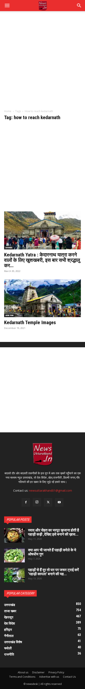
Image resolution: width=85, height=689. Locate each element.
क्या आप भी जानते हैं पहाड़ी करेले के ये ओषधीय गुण (52, 552)
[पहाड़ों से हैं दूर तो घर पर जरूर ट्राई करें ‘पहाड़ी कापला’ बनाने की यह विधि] (14, 575)
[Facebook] (26, 502)
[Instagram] (37, 502)
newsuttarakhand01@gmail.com (50, 490)
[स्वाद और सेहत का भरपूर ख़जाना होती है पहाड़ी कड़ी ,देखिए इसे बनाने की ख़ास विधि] (14, 535)
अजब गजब (9, 315)
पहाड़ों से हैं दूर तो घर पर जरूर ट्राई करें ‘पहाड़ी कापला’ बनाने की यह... (53, 572)
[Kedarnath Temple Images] (42, 298)
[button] (79, 5)
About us (23, 672)
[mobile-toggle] (7, 5)
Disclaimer (38, 672)
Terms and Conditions (22, 676)
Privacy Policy (56, 672)
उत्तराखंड (8, 247)
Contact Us (69, 676)
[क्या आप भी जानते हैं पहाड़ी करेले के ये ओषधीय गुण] (14, 555)
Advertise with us (49, 676)
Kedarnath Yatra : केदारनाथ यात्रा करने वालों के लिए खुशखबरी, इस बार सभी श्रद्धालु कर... (42, 260)
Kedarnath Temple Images (30, 322)
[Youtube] (59, 502)
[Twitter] (48, 502)
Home (7, 111)
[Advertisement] (42, 62)
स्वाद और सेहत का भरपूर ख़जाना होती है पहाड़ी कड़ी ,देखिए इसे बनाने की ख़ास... (53, 532)
